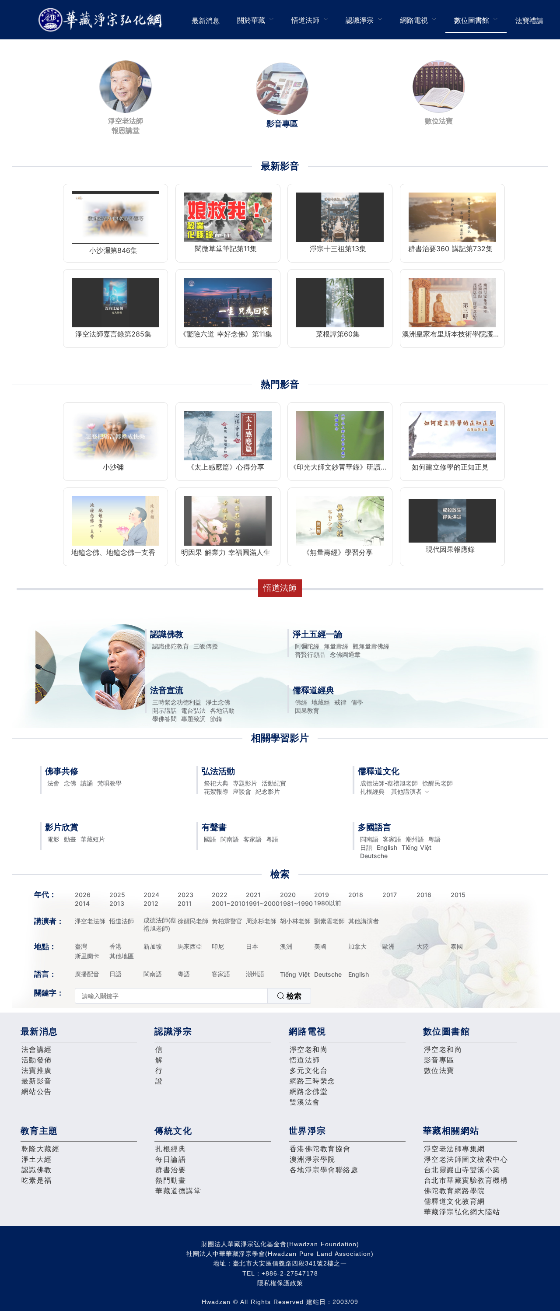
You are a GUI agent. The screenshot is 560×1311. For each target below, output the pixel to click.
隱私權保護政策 (280, 1282)
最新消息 (206, 20)
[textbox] (171, 996)
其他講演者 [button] (406, 791)
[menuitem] (205, 20)
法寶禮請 (529, 20)
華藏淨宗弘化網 (101, 20)
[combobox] (193, 996)
